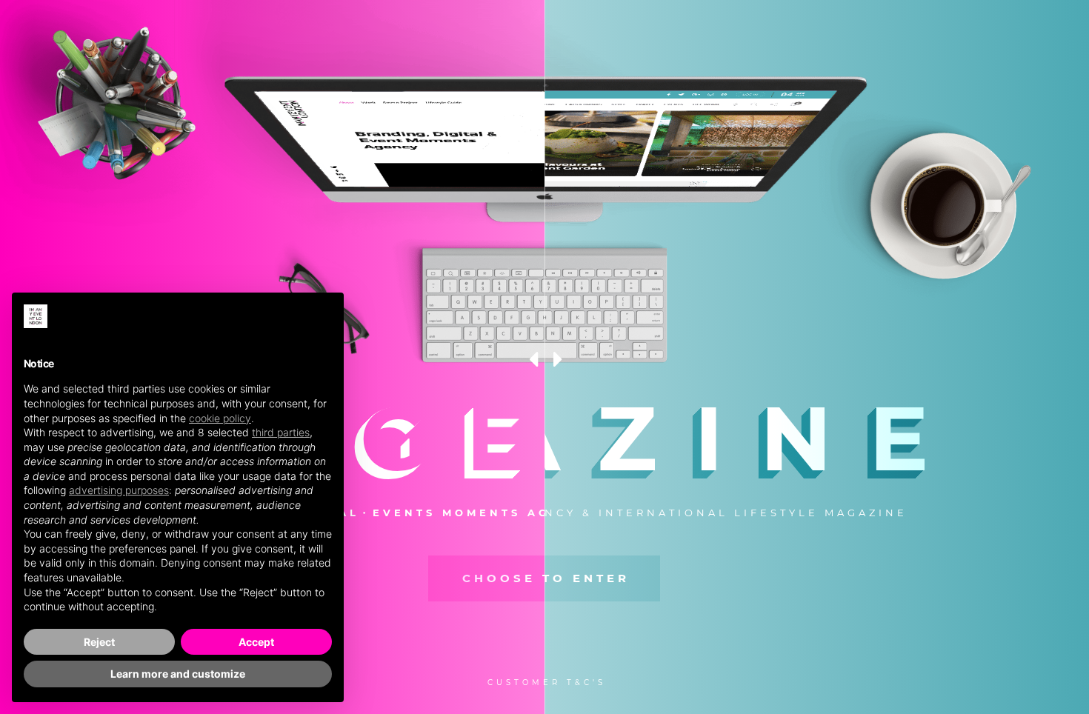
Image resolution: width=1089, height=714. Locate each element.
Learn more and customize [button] (177, 673)
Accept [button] (256, 641)
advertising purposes (119, 490)
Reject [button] (99, 641)
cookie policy (220, 418)
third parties (281, 432)
